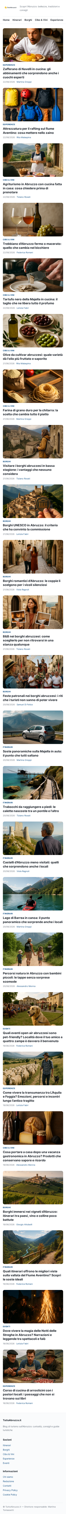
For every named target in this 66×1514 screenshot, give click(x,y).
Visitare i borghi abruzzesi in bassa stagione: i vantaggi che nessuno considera (29, 470)
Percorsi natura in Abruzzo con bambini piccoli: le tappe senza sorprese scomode (32, 977)
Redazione (8, 1481)
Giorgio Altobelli (24, 1224)
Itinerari (17, 19)
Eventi (6, 1029)
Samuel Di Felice (25, 704)
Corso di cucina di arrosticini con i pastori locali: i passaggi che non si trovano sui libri (28, 1394)
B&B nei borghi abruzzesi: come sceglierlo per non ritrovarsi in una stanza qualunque (28, 640)
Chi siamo (8, 1476)
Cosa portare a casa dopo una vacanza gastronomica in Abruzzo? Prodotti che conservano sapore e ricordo (32, 1156)
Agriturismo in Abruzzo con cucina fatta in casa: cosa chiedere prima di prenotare (32, 188)
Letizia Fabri (23, 308)
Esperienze (56, 19)
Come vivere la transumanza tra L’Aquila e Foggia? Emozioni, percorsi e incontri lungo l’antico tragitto (32, 1097)
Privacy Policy (10, 1490)
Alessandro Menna (26, 986)
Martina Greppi (24, 82)
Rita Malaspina (24, 137)
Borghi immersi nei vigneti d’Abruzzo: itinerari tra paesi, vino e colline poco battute (30, 1216)
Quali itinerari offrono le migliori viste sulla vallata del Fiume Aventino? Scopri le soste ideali (32, 1275)
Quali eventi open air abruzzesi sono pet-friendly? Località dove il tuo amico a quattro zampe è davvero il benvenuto (32, 1037)
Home (6, 19)
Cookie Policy (10, 1494)
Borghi (28, 19)
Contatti (7, 1485)
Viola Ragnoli (22, 589)
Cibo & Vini (41, 19)
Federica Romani (25, 252)
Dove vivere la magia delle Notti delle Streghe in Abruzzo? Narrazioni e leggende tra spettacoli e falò (29, 1335)
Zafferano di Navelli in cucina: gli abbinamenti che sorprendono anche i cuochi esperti (31, 73)
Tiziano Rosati (23, 197)
